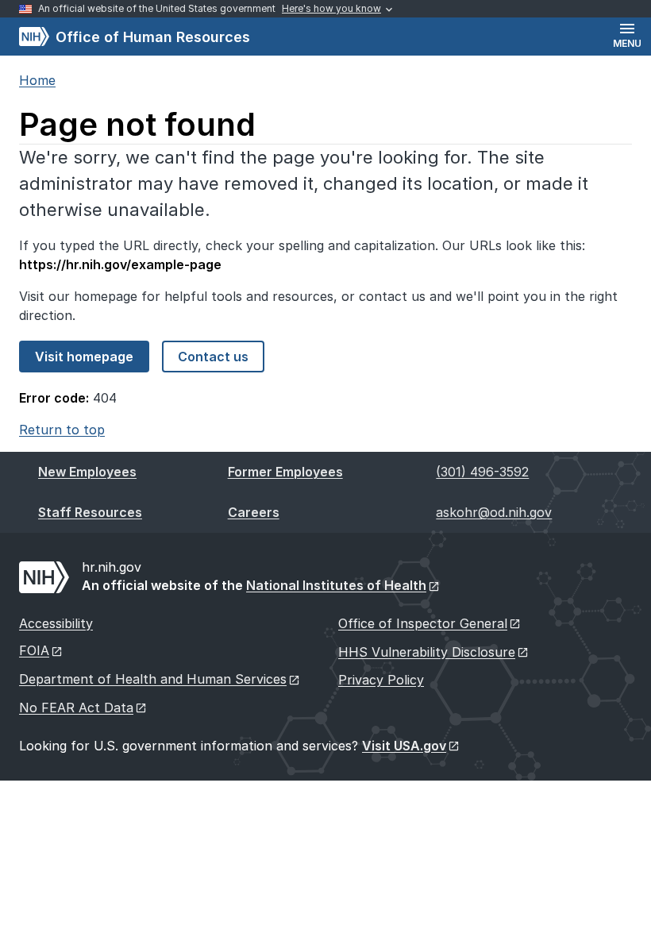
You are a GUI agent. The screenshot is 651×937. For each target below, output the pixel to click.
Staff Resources (90, 512)
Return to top (62, 429)
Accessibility (56, 623)
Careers (253, 512)
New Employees (87, 472)
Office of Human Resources (134, 36)
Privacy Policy (381, 680)
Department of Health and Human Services (153, 679)
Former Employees (285, 472)
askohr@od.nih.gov (494, 512)
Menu (627, 43)
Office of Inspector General (422, 623)
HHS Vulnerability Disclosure (426, 652)
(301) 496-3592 (482, 472)
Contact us (213, 356)
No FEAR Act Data (76, 707)
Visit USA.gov (404, 746)
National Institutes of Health (336, 585)
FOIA (34, 650)
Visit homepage (84, 356)
